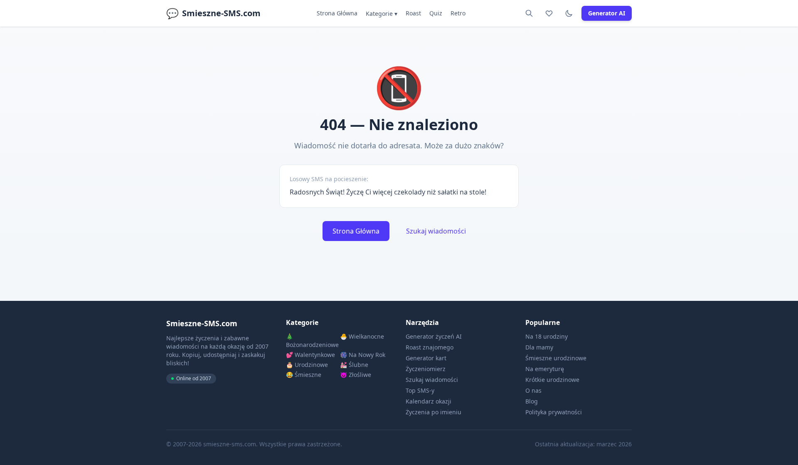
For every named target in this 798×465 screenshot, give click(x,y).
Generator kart (426, 358)
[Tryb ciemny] (569, 13)
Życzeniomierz (426, 369)
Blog (531, 401)
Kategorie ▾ (381, 13)
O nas (533, 390)
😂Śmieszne (303, 375)
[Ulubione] (549, 13)
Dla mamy (539, 347)
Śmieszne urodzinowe (555, 358)
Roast (413, 13)
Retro (458, 13)
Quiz (435, 13)
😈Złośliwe (355, 375)
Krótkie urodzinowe (552, 380)
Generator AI (606, 13)
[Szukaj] (529, 13)
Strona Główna (337, 13)
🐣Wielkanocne (362, 336)
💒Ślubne (354, 365)
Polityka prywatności (553, 412)
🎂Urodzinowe (307, 365)
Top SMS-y (420, 390)
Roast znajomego (429, 347)
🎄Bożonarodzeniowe (312, 340)
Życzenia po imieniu (433, 412)
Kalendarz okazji (428, 401)
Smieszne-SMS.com (213, 13)
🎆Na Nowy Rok (362, 355)
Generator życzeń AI (434, 336)
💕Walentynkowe (310, 355)
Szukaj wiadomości (436, 231)
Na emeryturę (544, 369)
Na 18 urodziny (546, 336)
